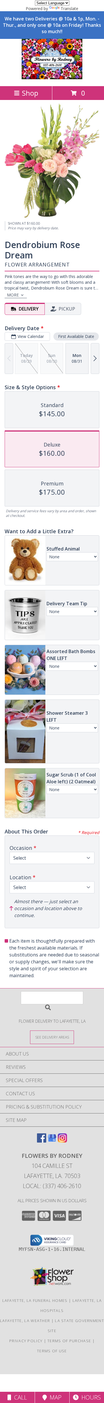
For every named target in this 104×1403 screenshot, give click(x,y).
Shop (30, 93)
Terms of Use (52, 1350)
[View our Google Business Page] (52, 1140)
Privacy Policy (25, 1340)
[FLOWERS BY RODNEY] (52, 77)
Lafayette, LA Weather (25, 1320)
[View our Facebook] (41, 1140)
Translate (69, 8)
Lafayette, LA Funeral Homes (35, 1300)
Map (54, 1397)
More (13, 295)
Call (19, 1397)
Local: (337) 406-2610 (52, 1186)
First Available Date (76, 336)
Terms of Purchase (69, 1340)
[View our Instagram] (62, 1140)
